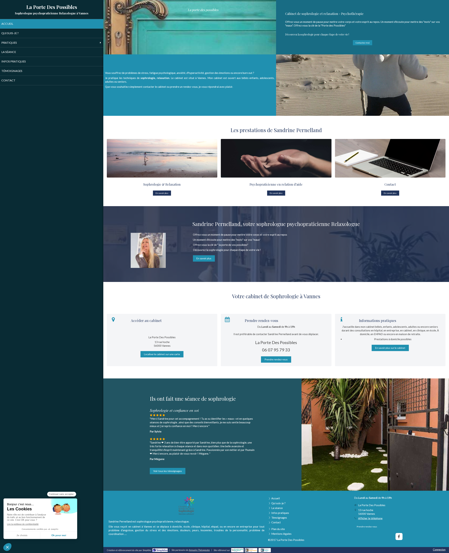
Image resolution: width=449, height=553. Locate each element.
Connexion (439, 549)
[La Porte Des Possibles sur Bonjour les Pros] (265, 550)
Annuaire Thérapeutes (199, 550)
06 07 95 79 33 (276, 349)
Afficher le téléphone (370, 518)
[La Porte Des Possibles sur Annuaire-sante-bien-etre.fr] (237, 550)
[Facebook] (399, 536)
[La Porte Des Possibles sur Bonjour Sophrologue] (251, 550)
